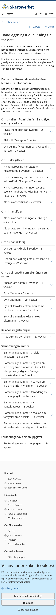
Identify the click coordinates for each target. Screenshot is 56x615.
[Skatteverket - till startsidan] (18, 6)
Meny (51, 14)
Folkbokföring (13, 21)
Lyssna (51, 26)
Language (37, 26)
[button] (38, 14)
